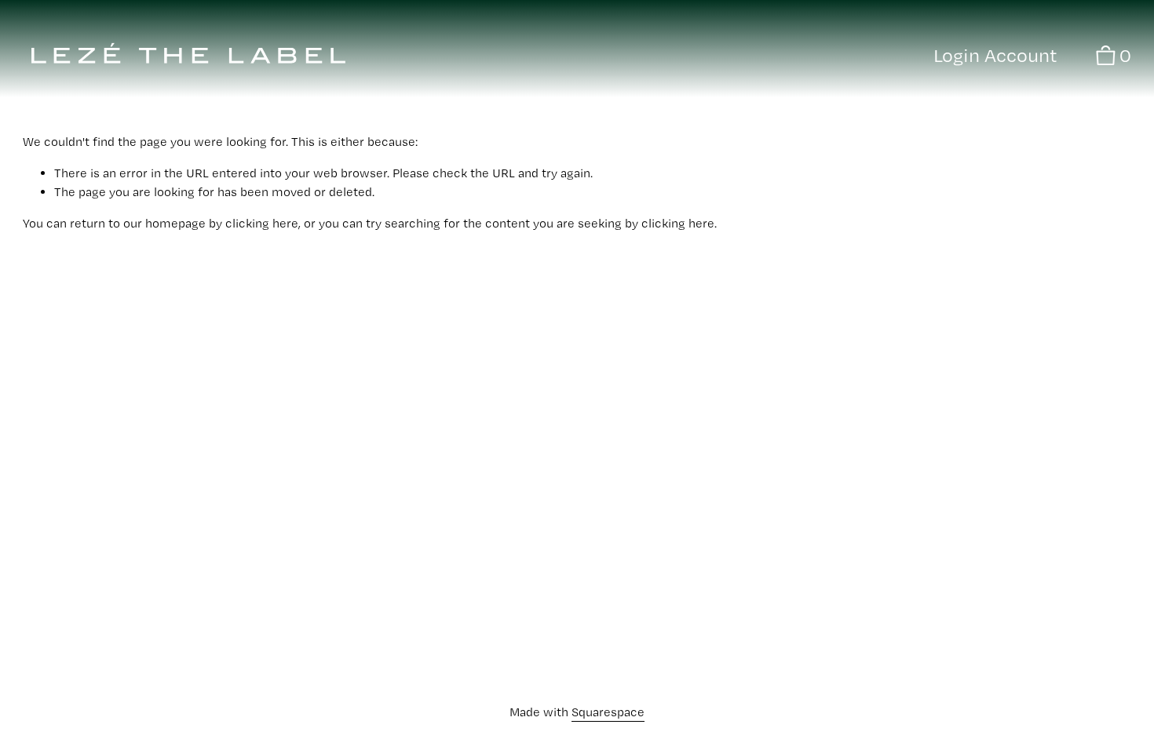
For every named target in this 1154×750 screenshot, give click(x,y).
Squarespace (608, 711)
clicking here (261, 223)
